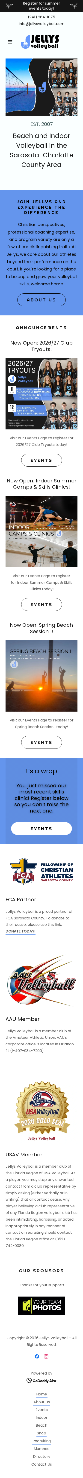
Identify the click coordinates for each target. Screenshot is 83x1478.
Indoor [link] (41, 1417)
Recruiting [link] (42, 1441)
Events (42, 460)
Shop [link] (41, 1433)
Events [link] (42, 1409)
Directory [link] (41, 1456)
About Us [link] (41, 1402)
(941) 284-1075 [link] (41, 17)
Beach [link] (41, 1425)
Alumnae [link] (41, 1448)
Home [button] (41, 1394)
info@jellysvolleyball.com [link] (41, 23)
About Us (41, 300)
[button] (11, 41)
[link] (41, 42)
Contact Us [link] (41, 1464)
